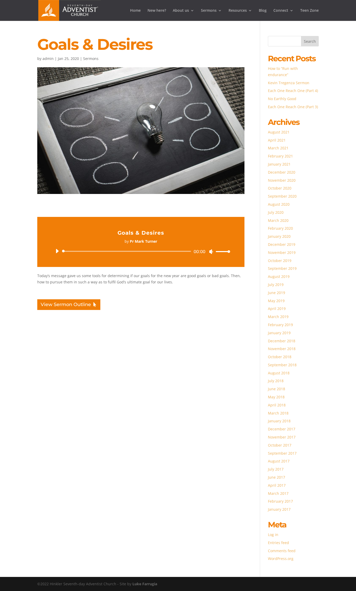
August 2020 (279, 204)
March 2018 (278, 413)
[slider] (221, 251)
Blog (263, 11)
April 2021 (277, 140)
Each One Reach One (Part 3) (293, 106)
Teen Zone (309, 11)
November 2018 (282, 348)
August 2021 (279, 132)
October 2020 (279, 188)
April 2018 (277, 405)
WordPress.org (280, 558)
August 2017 (279, 461)
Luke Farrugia (144, 583)
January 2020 (279, 236)
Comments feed (282, 550)
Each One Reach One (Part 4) (293, 90)
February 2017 (280, 501)
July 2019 (276, 284)
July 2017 (276, 469)
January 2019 (279, 332)
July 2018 (276, 380)
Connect (280, 11)
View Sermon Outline (66, 304)
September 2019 (282, 268)
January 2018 (279, 420)
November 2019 (282, 252)
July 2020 (276, 212)
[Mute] (211, 251)
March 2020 (278, 220)
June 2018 (276, 388)
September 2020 (282, 196)
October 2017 (279, 445)
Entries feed (278, 542)
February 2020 (280, 228)
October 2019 (279, 260)
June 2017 (276, 477)
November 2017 (282, 437)
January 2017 (279, 509)
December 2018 (281, 340)
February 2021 (280, 156)
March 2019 (278, 316)
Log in (273, 534)
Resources (238, 11)
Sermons (209, 11)
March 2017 (278, 493)
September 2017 (282, 453)
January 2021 (279, 164)
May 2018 (276, 396)
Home (135, 11)
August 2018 (279, 372)
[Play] (57, 251)
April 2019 (277, 308)
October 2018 (279, 356)
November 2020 (282, 180)
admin (48, 58)
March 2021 (278, 147)
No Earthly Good (282, 98)
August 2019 (279, 276)
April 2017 (277, 485)
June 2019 (276, 292)
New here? (157, 11)
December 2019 (281, 244)
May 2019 (276, 300)
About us (181, 11)
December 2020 (281, 172)
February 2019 (280, 324)
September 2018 (282, 364)
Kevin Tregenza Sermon (288, 82)
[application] (141, 251)
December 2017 (281, 429)
